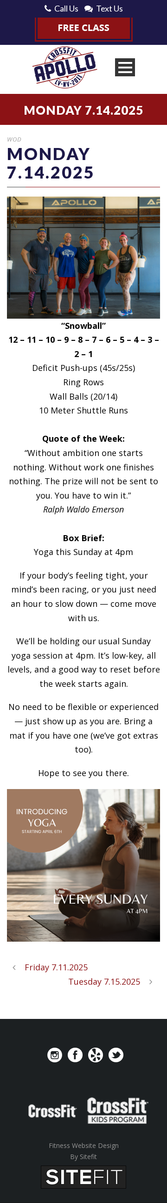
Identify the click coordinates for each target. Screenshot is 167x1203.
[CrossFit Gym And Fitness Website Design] (83, 1176)
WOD (14, 139)
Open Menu (125, 67)
